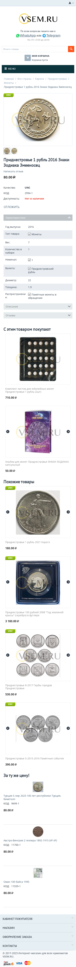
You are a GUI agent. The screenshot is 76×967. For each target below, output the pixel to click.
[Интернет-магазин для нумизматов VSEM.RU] (38, 18)
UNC (8, 94)
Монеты (9, 82)
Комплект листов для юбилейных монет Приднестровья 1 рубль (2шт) (29, 390)
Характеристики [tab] (15, 217)
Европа (39, 78)
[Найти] (71, 49)
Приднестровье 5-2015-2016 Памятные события (34, 758)
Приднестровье (57, 78)
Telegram (53, 35)
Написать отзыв (13, 171)
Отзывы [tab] (10, 315)
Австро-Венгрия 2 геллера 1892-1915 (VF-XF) (30, 840)
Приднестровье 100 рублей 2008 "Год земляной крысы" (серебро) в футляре (34, 614)
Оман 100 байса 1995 (16, 881)
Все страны (24, 78)
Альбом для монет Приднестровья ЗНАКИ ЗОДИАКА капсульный (37, 463)
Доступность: (12, 198)
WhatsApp (28, 35)
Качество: (10, 187)
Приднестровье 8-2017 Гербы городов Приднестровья (28, 687)
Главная (9, 78)
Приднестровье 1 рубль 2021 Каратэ (27, 542)
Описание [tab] (12, 306)
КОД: (7, 193)
